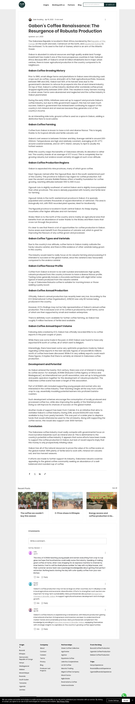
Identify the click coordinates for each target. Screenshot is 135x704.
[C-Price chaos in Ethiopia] (67, 500)
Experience (96, 665)
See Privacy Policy (63, 701)
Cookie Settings (113, 700)
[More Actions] (105, 553)
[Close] (132, 700)
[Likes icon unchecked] (35, 577)
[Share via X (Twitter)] (35, 474)
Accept (126, 700)
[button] (58, 5)
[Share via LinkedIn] (40, 474)
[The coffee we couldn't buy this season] (33, 500)
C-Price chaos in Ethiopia (67, 513)
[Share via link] (45, 474)
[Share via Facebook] (29, 474)
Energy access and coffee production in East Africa (101, 514)
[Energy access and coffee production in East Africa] (101, 500)
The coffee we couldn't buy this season (32, 514)
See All (114, 488)
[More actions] (105, 19)
